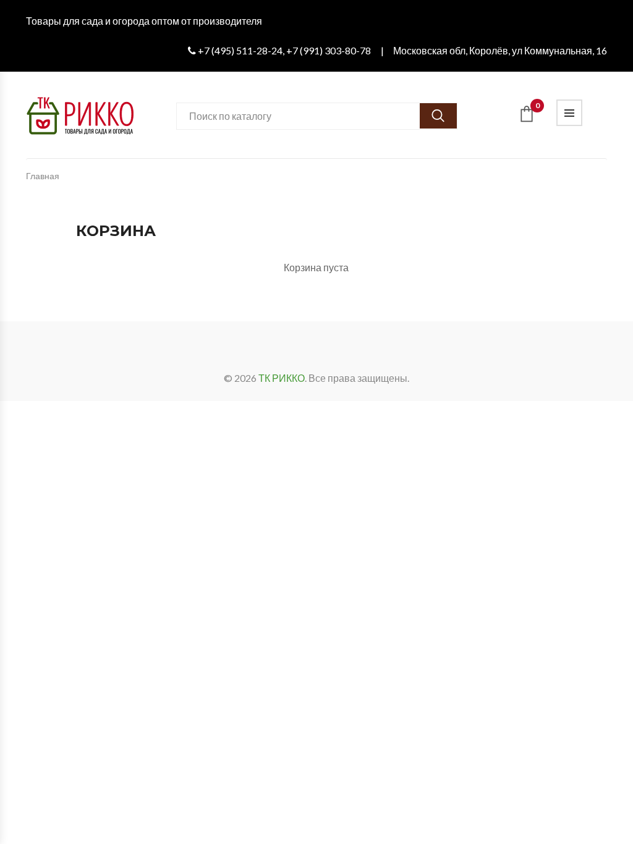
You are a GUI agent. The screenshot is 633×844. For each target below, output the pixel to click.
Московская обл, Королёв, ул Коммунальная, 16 (500, 50)
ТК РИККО (281, 378)
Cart (537, 108)
